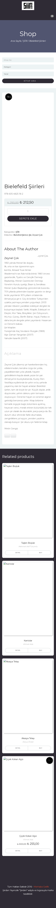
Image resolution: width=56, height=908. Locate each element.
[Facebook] (18, 878)
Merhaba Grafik (41, 886)
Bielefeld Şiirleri (20, 234)
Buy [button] (40, 851)
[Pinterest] (38, 878)
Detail (17, 553)
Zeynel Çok (37, 234)
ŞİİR (25, 41)
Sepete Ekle (28, 218)
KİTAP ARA (29, 81)
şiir (30, 234)
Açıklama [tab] (12, 353)
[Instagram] (28, 878)
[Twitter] (23, 878)
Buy (40, 553)
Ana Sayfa (15, 41)
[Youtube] (33, 878)
